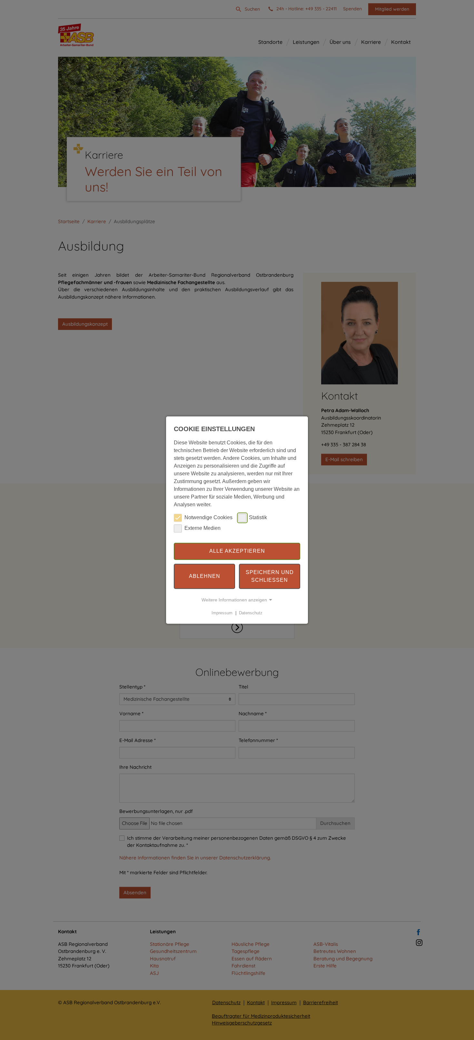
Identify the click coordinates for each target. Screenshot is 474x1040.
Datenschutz (250, 612)
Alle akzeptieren (237, 551)
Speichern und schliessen (270, 576)
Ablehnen (204, 576)
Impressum (222, 612)
